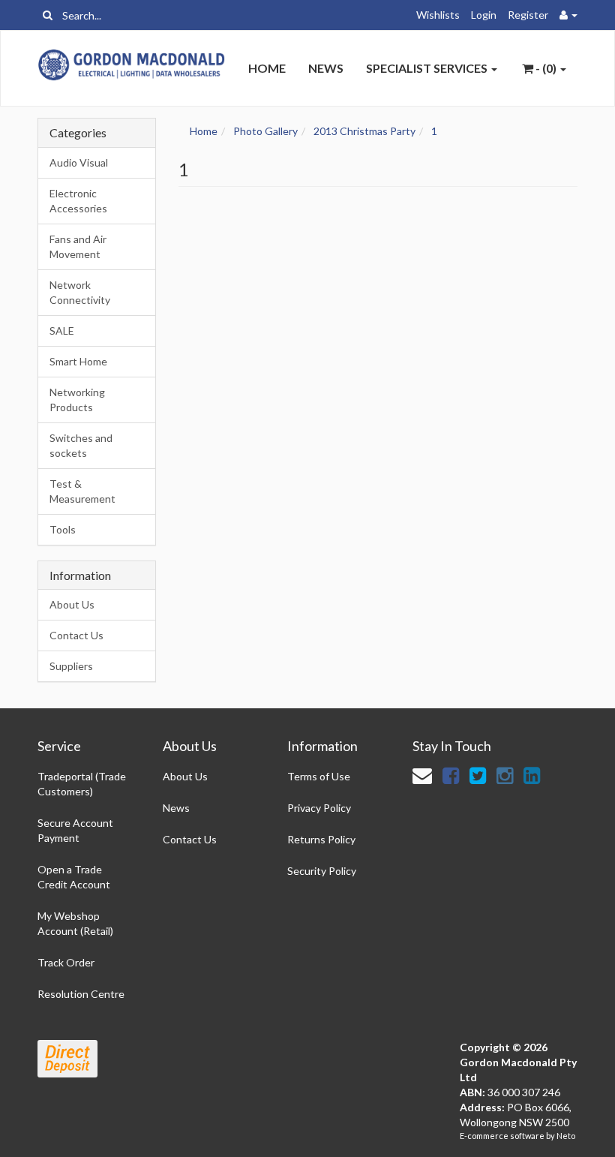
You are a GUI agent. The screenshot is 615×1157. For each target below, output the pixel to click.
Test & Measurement (83, 491)
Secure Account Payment (75, 830)
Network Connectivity (80, 292)
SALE (62, 330)
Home (267, 68)
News (326, 68)
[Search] (48, 15)
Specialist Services (428, 68)
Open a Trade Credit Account (74, 877)
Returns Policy (321, 839)
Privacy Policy (319, 807)
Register (528, 14)
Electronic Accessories (78, 201)
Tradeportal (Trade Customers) (82, 784)
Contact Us (77, 635)
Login (483, 14)
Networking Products (77, 399)
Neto (565, 1135)
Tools (63, 529)
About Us (72, 604)
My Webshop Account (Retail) (75, 923)
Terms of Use (318, 776)
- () (546, 68)
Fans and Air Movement (78, 246)
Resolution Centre (81, 993)
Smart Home (78, 361)
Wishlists (438, 14)
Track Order (66, 962)
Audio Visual (79, 162)
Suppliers (71, 666)
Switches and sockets (81, 445)
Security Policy (321, 870)
